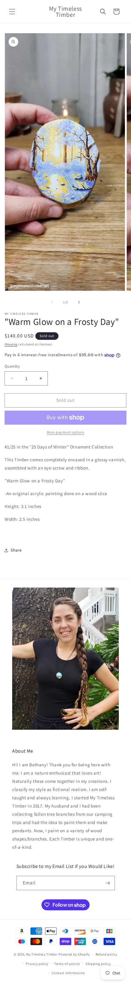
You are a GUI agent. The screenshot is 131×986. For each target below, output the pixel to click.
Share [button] (16, 550)
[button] (12, 11)
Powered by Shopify (74, 954)
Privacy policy (37, 964)
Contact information (68, 973)
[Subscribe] (108, 883)
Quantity (12, 366)
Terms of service (67, 964)
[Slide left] (52, 302)
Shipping (11, 344)
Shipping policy (98, 964)
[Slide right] (79, 302)
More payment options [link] (65, 432)
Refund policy (106, 954)
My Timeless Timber (42, 954)
